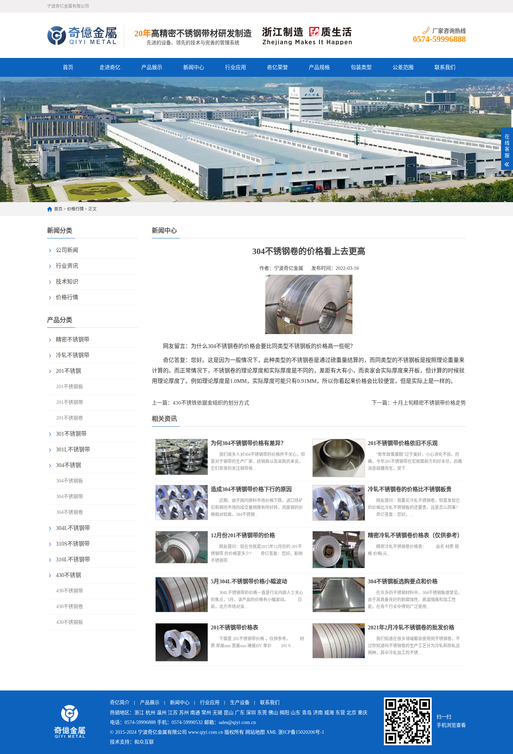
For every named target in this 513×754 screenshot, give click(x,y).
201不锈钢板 (69, 386)
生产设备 (240, 702)
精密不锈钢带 (72, 339)
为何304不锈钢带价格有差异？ (248, 443)
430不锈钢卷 (69, 606)
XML (271, 732)
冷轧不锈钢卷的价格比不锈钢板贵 (410, 489)
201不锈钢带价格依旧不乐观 (403, 443)
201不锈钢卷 (69, 418)
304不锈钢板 (69, 480)
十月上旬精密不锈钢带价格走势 (429, 403)
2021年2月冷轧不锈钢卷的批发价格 (411, 627)
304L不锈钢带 (73, 528)
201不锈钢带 (69, 402)
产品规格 (319, 67)
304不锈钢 (68, 465)
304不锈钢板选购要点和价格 (403, 581)
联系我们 (444, 67)
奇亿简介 (119, 702)
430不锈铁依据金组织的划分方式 (211, 403)
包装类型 (361, 67)
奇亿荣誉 (277, 67)
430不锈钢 (68, 575)
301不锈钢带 (71, 434)
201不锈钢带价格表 (234, 627)
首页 (68, 67)
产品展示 (151, 67)
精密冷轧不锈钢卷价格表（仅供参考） (415, 535)
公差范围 (403, 67)
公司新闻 (67, 250)
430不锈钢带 (69, 590)
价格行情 (75, 209)
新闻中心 (193, 67)
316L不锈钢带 (73, 559)
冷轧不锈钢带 (72, 355)
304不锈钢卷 (69, 512)
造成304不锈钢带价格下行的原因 (251, 489)
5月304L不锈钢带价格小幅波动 (249, 581)
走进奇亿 (109, 67)
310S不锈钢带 (73, 544)
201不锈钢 (68, 371)
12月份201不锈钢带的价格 (243, 535)
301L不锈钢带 (73, 449)
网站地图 (255, 732)
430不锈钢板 (69, 622)
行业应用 (235, 67)
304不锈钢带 (69, 496)
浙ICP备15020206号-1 (301, 732)
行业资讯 (67, 266)
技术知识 (67, 281)
